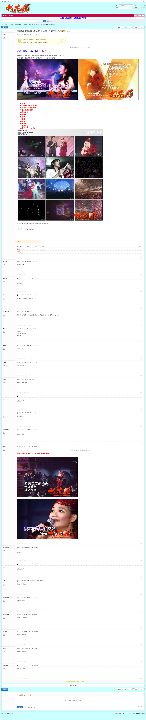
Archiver (124, 713)
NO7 (4, 580)
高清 (51, 21)
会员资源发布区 (18, 24)
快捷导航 (139, 15)
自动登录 (136, 5)
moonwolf (5, 412)
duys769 (5, 261)
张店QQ (4, 648)
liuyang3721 (6, 547)
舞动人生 (5, 278)
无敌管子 (5, 362)
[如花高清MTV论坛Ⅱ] (18, 13)
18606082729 (6, 564)
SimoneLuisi (6, 429)
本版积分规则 (140, 707)
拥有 (20, 249)
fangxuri (5, 446)
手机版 (129, 713)
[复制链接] (67, 31)
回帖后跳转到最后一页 (30, 707)
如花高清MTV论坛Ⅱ (8, 15)
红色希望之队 (6, 614)
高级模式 (125, 695)
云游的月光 (5, 665)
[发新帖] (4, 27)
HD (56, 21)
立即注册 (143, 7)
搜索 (39, 21)
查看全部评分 (20, 252)
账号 (117, 5)
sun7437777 (6, 311)
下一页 (140, 27)
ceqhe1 (4, 379)
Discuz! (9, 713)
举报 (141, 257)
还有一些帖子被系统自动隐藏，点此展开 (75, 681)
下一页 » (73, 685)
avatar (4, 328)
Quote (26, 695)
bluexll (4, 345)
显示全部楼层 (35, 34)
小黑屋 (133, 713)
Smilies (30, 695)
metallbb (5, 396)
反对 (30, 274)
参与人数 (19, 246)
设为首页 (4, 1)
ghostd (4, 295)
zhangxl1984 (6, 597)
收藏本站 (9, 1)
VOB (53, 21)
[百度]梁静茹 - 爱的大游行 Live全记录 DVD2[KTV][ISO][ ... (42, 24)
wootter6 (5, 631)
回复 (20, 257)
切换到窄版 (144, 1)
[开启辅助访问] (142, 1)
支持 (25, 274)
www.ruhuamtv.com (29, 229)
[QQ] (118, 713)
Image (22, 695)
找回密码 (143, 5)
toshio (4, 34)
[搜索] (44, 21)
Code (28, 695)
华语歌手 (26, 24)
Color (20, 695)
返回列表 (121, 27)
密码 (117, 7)
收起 (140, 246)
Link (24, 695)
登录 (27, 42)
